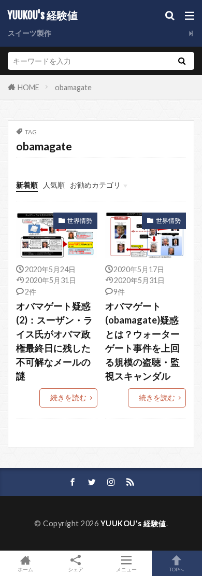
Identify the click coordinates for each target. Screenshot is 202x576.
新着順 (27, 184)
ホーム (25, 569)
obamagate (73, 87)
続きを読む (68, 397)
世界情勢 (79, 220)
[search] (181, 61)
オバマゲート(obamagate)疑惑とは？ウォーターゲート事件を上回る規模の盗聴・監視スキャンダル (142, 341)
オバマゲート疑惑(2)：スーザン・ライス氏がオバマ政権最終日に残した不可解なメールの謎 (54, 341)
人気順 (54, 184)
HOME (28, 87)
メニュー (126, 569)
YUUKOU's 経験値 (43, 15)
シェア (75, 569)
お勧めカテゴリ (95, 184)
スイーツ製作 (29, 33)
